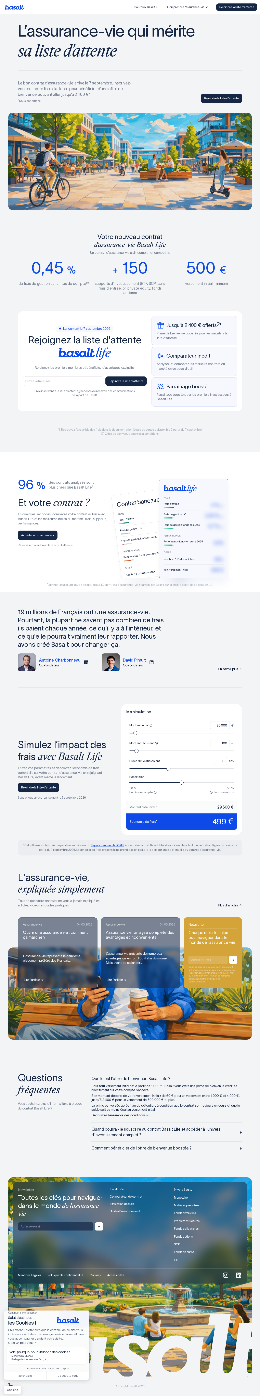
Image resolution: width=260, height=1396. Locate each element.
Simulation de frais (122, 1204)
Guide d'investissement (125, 1211)
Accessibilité (115, 1275)
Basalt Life (117, 1189)
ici (148, 1115)
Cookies (95, 1275)
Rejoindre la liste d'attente (236, 7)
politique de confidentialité (204, 980)
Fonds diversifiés (185, 1213)
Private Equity (183, 1189)
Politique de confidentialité (65, 1275)
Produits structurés (187, 1221)
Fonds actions (183, 1236)
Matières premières (186, 1205)
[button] (188, 7)
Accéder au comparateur (37, 535)
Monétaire (181, 1197)
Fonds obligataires (186, 1228)
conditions (151, 433)
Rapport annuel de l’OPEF (107, 845)
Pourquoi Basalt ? (145, 7)
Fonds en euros (184, 1252)
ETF (176, 1260)
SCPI (177, 1244)
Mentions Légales (29, 1275)
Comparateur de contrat (126, 1196)
